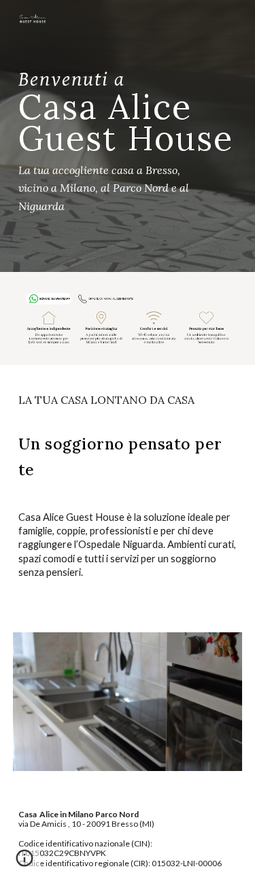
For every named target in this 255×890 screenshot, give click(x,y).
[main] (128, 136)
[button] (24, 862)
